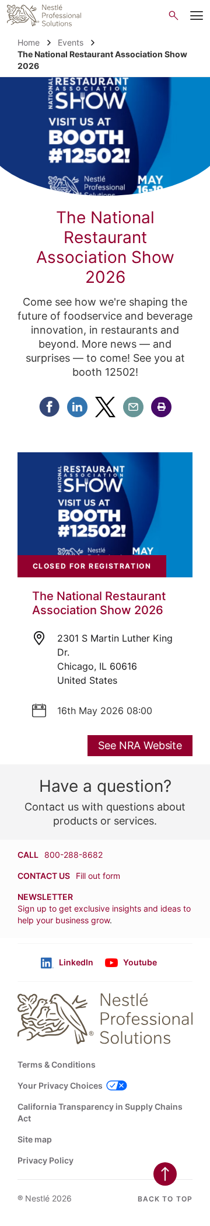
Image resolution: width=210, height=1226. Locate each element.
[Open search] (173, 15)
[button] (161, 407)
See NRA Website (140, 745)
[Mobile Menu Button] (196, 16)
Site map (35, 1139)
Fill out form (98, 876)
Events (70, 42)
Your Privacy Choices (60, 1085)
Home (29, 42)
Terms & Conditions (57, 1064)
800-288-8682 (73, 855)
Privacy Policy (46, 1160)
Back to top (165, 1198)
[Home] (44, 15)
